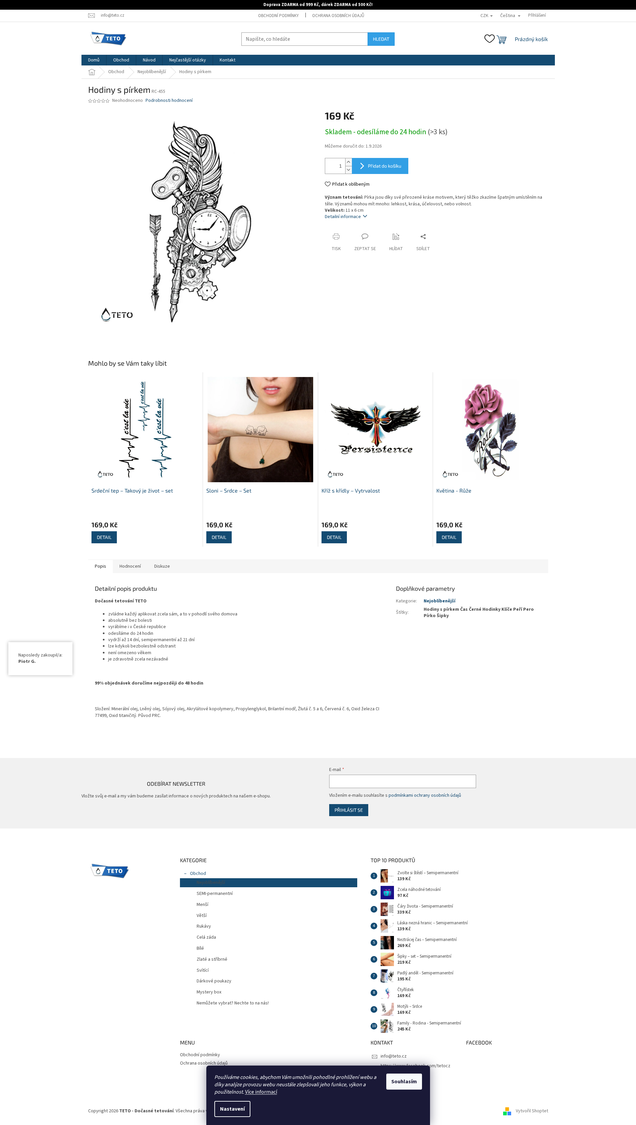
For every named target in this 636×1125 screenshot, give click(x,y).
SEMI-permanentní (215, 893)
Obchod (198, 873)
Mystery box (209, 992)
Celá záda (206, 937)
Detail (104, 537)
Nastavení (232, 1109)
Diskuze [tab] (162, 566)
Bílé (200, 948)
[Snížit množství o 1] (348, 170)
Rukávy (204, 926)
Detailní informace (343, 216)
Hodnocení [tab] (130, 566)
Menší (202, 904)
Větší (202, 915)
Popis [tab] (100, 566)
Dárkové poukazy (214, 981)
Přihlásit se (349, 810)
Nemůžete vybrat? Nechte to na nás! (233, 1003)
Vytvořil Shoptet (532, 1111)
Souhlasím (404, 1081)
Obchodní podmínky (278, 16)
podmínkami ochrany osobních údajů (425, 795)
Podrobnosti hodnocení (169, 101)
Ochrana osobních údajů (338, 16)
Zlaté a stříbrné (212, 959)
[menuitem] (93, 60)
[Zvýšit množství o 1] (348, 162)
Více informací (261, 1092)
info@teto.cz (394, 1056)
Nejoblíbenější (439, 601)
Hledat (381, 39)
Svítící (203, 970)
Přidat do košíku (384, 166)
